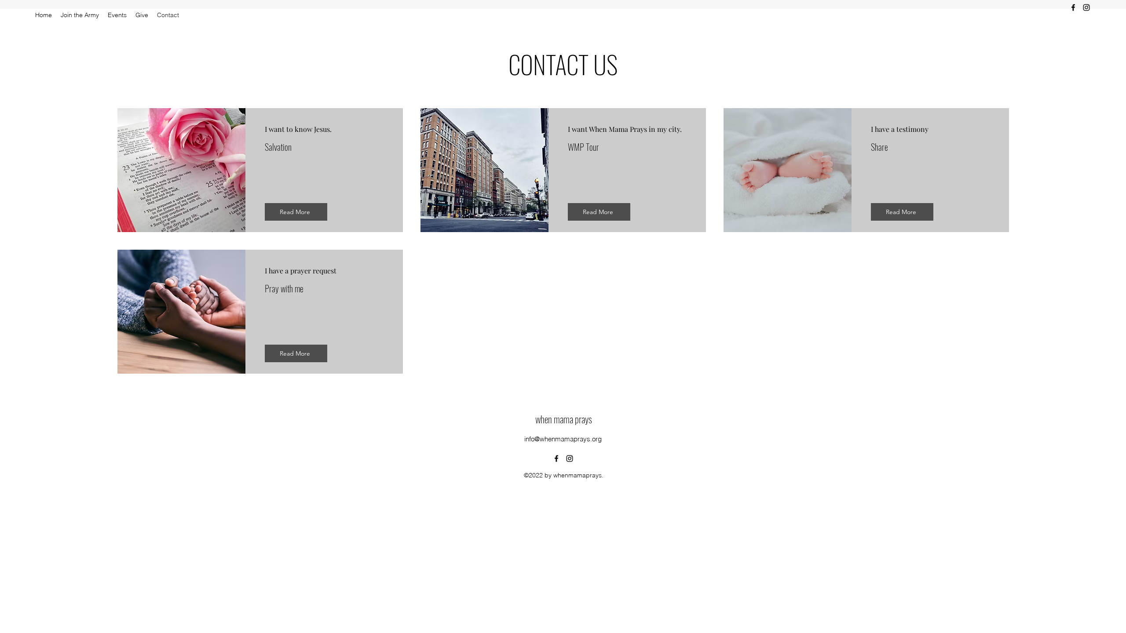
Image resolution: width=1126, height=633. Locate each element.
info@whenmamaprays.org (563, 439)
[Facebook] (1073, 7)
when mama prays (563, 419)
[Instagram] (1086, 7)
